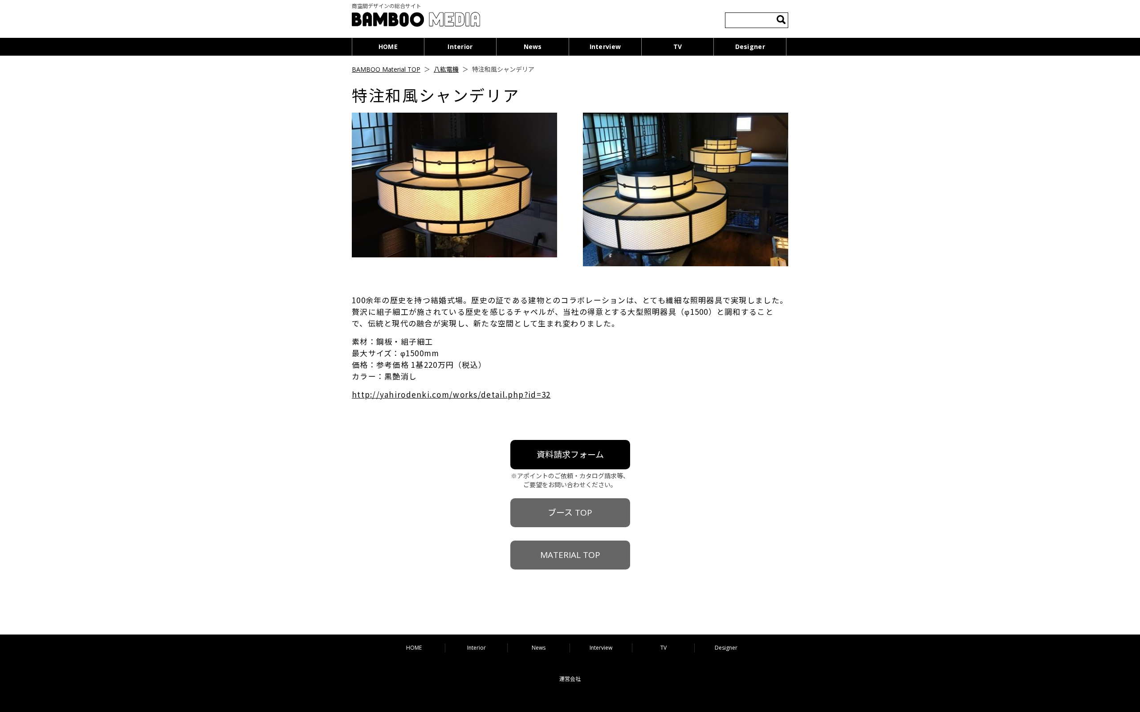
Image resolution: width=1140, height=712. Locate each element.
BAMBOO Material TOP (386, 69)
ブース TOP (570, 512)
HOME (388, 46)
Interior (460, 46)
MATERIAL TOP (570, 555)
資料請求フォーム (570, 454)
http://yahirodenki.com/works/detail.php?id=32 (451, 394)
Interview (605, 46)
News (533, 46)
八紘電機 (446, 69)
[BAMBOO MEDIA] (416, 21)
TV (677, 46)
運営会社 (570, 679)
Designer (750, 46)
